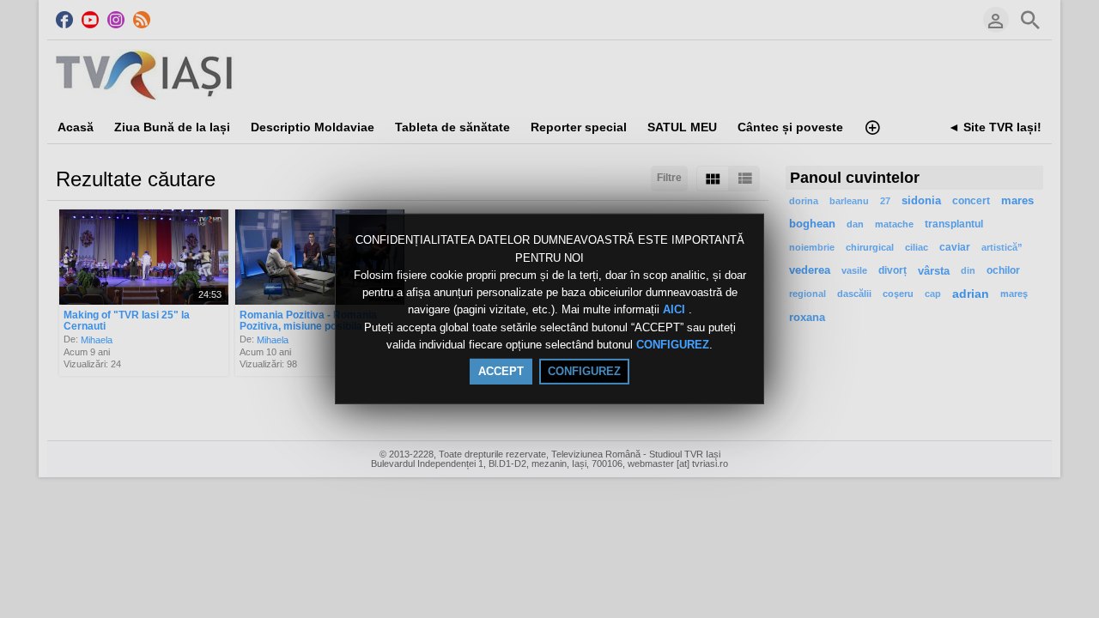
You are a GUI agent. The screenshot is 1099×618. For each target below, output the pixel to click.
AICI (676, 310)
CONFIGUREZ (672, 344)
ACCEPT (501, 371)
